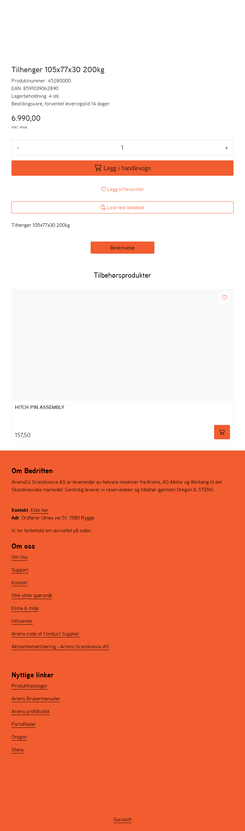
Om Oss (19, 557)
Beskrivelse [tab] (122, 247)
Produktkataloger (29, 685)
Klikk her (39, 510)
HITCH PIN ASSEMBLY (39, 407)
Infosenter (22, 621)
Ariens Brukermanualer (35, 698)
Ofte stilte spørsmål (31, 595)
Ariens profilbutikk (30, 711)
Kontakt (19, 582)
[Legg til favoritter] (224, 297)
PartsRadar (23, 724)
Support (19, 569)
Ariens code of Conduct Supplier (45, 633)
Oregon (19, 737)
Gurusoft (123, 819)
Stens (17, 749)
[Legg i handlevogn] (222, 432)
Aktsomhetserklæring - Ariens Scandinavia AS (60, 646)
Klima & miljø (25, 608)
